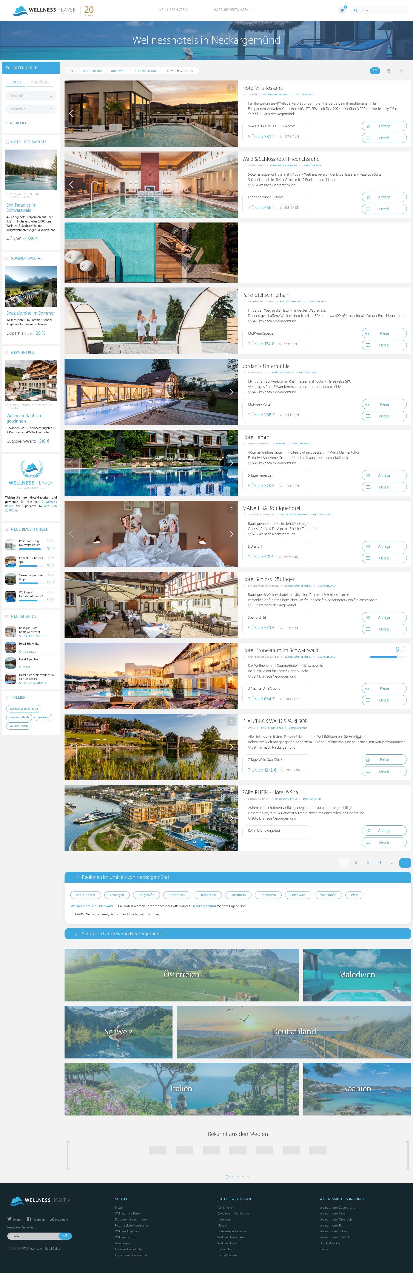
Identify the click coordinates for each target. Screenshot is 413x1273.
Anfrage (384, 126)
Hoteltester (224, 1219)
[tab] (238, 877)
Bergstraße (146, 895)
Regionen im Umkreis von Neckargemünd (125, 877)
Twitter (17, 1220)
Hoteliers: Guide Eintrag (129, 1249)
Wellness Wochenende (24, 709)
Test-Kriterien (225, 1208)
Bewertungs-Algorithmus (233, 1213)
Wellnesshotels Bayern (333, 1213)
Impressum (122, 1255)
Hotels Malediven (331, 1243)
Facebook (38, 1220)
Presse (119, 1208)
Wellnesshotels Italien (333, 1231)
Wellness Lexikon (125, 1237)
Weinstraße (328, 895)
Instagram (61, 1220)
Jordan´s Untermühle (266, 366)
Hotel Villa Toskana (262, 88)
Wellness (43, 717)
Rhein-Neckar (85, 895)
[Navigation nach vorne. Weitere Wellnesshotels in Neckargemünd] (405, 863)
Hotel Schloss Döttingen (269, 579)
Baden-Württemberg (276, 94)
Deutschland (305, 94)
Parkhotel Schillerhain (266, 295)
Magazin (222, 1225)
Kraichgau (117, 895)
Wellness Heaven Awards (233, 1237)
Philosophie (224, 1249)
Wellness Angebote (127, 1231)
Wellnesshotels (174, 10)
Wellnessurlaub (19, 717)
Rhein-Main (207, 895)
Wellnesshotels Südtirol (334, 1237)
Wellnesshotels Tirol (332, 1225)
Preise (384, 333)
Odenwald (298, 895)
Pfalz (354, 895)
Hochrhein (268, 895)
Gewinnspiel (123, 1243)
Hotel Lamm (256, 437)
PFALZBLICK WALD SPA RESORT (276, 721)
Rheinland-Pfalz (291, 301)
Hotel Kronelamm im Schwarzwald (280, 650)
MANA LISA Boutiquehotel (271, 508)
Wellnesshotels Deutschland (337, 1208)
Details (384, 138)
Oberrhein (238, 895)
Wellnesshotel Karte (127, 1213)
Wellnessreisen (19, 726)
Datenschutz (140, 1255)
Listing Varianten (227, 1255)
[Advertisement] (324, 252)
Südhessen (177, 895)
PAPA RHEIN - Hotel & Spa (270, 792)
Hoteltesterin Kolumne (231, 1231)
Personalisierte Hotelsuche (131, 1225)
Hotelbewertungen (232, 10)
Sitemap (325, 1249)
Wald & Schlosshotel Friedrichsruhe (280, 159)
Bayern (280, 443)
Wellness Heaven (228, 1243)
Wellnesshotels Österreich (336, 1219)
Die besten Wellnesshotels (131, 1219)
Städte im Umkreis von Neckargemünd (122, 933)
